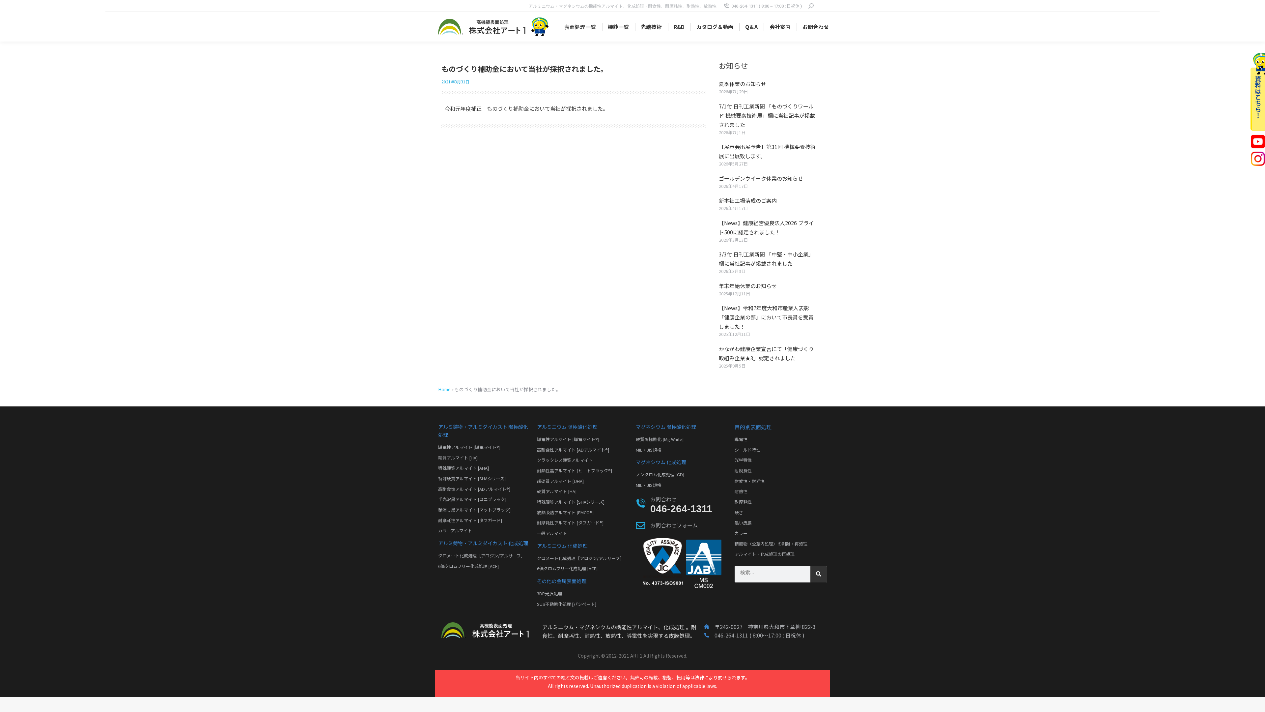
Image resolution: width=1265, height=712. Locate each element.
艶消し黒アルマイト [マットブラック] (474, 510)
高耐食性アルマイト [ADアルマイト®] (474, 489)
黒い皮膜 (743, 522)
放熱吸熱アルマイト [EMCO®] (565, 512)
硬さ (739, 512)
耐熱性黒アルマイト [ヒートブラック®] (574, 470)
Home (444, 389)
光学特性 (743, 460)
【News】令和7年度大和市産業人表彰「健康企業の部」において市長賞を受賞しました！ (766, 317)
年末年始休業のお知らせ (748, 286)
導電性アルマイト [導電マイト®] (469, 447)
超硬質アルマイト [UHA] (560, 481)
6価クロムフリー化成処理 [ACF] (468, 566)
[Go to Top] (1255, 702)
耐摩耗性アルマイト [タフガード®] (570, 522)
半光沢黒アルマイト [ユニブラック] (472, 499)
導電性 (741, 439)
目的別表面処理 (753, 427)
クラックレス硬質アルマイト (565, 460)
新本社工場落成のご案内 (748, 200)
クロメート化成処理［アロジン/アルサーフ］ (481, 555)
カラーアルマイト (455, 530)
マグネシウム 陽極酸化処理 (666, 426)
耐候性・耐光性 (750, 481)
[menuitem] (580, 27)
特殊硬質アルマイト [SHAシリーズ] (472, 478)
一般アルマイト (552, 533)
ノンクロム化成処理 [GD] (660, 474)
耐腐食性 (743, 470)
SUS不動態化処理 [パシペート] (566, 604)
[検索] (818, 574)
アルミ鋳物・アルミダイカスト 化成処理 (483, 543)
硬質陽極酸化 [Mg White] (660, 439)
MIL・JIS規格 (648, 450)
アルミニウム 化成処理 (562, 545)
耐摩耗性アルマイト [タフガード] (470, 520)
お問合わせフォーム (674, 525)
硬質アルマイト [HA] (458, 458)
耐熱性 (741, 491)
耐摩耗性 (743, 502)
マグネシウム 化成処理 (661, 462)
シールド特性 (747, 450)
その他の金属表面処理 (561, 581)
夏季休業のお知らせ (742, 84)
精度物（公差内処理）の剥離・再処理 (771, 544)
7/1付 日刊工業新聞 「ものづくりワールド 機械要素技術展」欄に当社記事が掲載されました (767, 115)
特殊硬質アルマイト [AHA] (463, 468)
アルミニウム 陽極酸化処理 (567, 426)
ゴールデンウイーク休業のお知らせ (761, 178)
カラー (741, 533)
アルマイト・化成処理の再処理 (765, 554)
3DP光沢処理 (549, 593)
